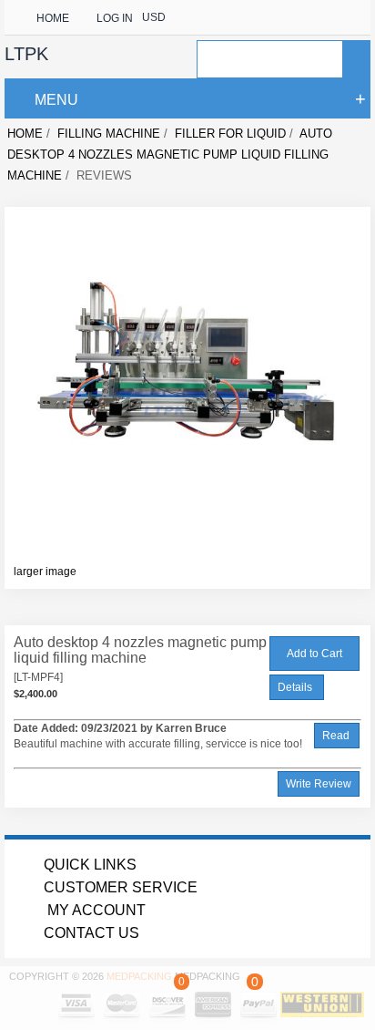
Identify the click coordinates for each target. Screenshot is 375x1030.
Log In (114, 18)
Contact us (91, 933)
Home (52, 18)
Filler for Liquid (230, 133)
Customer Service (121, 887)
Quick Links (90, 864)
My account (95, 910)
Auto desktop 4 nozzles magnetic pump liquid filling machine (169, 154)
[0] (183, 996)
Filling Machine (108, 133)
